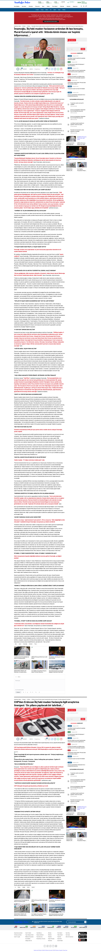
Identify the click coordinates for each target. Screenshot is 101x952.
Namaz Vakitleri (24, 927)
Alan (16, 643)
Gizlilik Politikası (45, 950)
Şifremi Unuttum (69, 936)
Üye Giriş (68, 933)
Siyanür (33, 887)
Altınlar (49, 933)
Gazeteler (75, 6)
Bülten (47, 9)
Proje (35, 643)
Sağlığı (23, 887)
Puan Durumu (50, 927)
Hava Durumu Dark (18, 933)
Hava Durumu (41, 927)
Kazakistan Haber (17, 26)
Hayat (59, 9)
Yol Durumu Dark (18, 934)
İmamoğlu (25, 643)
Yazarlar (68, 6)
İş (15, 887)
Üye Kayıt (68, 934)
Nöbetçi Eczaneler (29, 936)
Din (50, 9)
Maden (19, 887)
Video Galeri (60, 934)
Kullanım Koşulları (59, 950)
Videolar (62, 6)
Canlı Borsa (39, 933)
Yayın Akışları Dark (29, 934)
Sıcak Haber (60, 940)
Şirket (28, 887)
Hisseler (58, 927)
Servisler (24, 6)
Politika (63, 9)
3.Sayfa (37, 9)
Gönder (18, 692)
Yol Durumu (74, 927)
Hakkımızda (36, 950)
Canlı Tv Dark (28, 933)
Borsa (15, 927)
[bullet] (33, 692)
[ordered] (31, 692)
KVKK (54, 950)
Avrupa (42, 9)
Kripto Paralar (83, 927)
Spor (43, 6)
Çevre (20, 643)
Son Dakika (16, 6)
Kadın (48, 6)
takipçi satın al (28, 940)
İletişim (40, 950)
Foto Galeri (54, 6)
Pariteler (65, 927)
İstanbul (30, 643)
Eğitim (54, 9)
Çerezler (50, 950)
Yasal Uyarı (65, 950)
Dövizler (50, 934)
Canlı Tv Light (17, 936)
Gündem (31, 6)
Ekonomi (37, 6)
